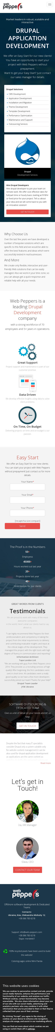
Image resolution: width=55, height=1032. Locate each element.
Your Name (27, 481)
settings (31, 1029)
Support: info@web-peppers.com (27, 932)
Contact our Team (27, 870)
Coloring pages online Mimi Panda (26, 961)
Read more (46, 763)
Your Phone (27, 507)
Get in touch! (27, 212)
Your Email (27, 494)
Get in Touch (27, 726)
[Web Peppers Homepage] (26, 894)
